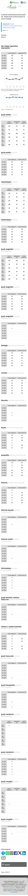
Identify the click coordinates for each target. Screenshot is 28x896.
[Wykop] (3, 859)
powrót (6, 864)
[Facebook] (16, 854)
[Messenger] (3, 854)
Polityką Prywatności (9, 887)
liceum (6, 30)
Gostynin (12, 24)
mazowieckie (6, 25)
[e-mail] (11, 854)
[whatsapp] (7, 854)
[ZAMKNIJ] (14, 892)
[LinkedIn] (24, 854)
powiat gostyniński (14, 25)
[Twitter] (20, 854)
